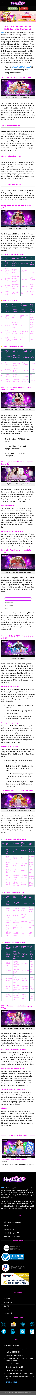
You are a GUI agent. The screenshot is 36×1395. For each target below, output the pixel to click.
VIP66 (3, 32)
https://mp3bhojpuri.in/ (21, 67)
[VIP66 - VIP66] (18, 3)
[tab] (18, 599)
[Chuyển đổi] (3, 439)
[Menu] (2, 3)
